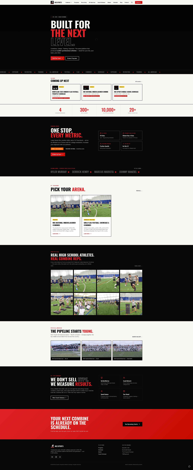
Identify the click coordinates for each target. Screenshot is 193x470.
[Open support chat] (189, 466)
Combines (68, 2)
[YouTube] (52, 456)
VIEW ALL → (139, 190)
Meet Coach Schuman (59, 398)
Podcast (127, 2)
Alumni (109, 2)
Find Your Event (56, 58)
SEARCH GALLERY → (137, 336)
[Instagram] (56, 456)
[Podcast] (60, 456)
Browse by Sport (57, 154)
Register (139, 2)
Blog (121, 2)
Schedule (115, 2)
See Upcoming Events (131, 424)
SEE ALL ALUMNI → (138, 168)
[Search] (132, 2)
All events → (138, 81)
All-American (92, 2)
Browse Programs (72, 58)
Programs (76, 2)
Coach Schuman (101, 2)
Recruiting (84, 2)
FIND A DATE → (138, 266)
